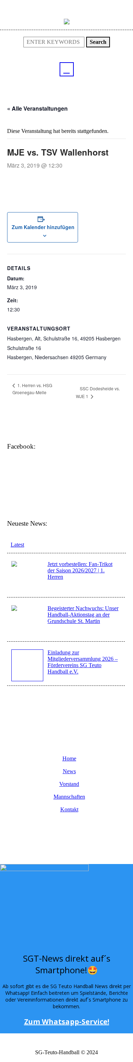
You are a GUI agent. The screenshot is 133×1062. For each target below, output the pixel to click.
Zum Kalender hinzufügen (42, 227)
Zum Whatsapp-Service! (66, 1021)
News (69, 771)
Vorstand (69, 784)
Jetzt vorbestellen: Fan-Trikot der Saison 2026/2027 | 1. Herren (80, 570)
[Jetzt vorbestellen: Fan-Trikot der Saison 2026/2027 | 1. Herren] (27, 576)
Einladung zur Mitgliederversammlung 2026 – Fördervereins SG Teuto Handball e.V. (83, 662)
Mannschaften (69, 797)
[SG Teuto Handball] (67, 21)
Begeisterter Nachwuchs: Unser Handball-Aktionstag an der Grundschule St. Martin (83, 614)
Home (69, 759)
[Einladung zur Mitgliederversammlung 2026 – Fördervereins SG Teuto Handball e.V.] (27, 665)
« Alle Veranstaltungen (37, 108)
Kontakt (69, 809)
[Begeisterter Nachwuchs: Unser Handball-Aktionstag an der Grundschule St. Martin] (27, 621)
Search (98, 42)
